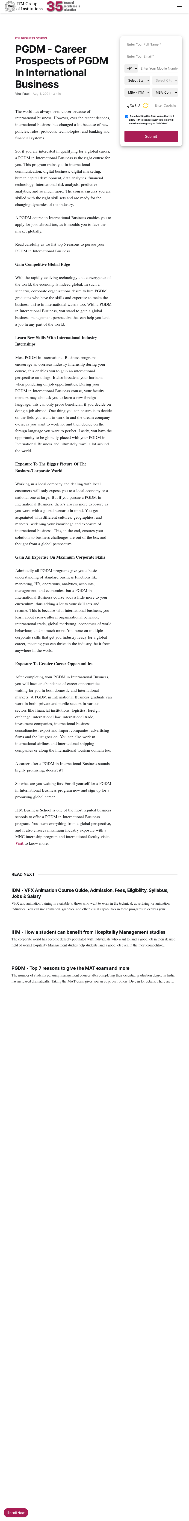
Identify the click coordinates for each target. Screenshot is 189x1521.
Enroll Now (16, 1513)
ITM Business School (31, 38)
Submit (151, 136)
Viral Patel (22, 93)
